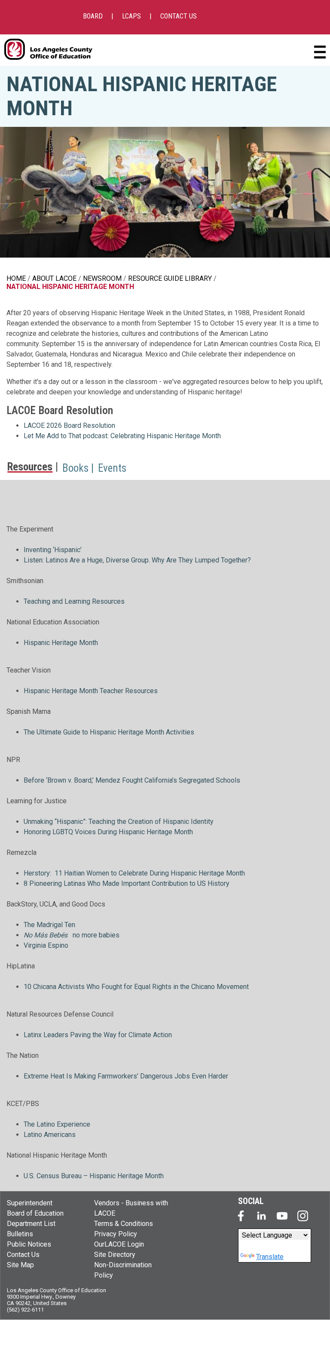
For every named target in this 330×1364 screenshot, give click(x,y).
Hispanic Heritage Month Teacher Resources (91, 691)
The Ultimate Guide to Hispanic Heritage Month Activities (109, 732)
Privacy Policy (115, 1234)
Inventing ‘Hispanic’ (53, 550)
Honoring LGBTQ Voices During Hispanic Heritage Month (108, 832)
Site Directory (114, 1254)
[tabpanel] (165, 835)
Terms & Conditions (123, 1224)
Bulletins (20, 1234)
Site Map (20, 1265)
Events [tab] (112, 468)
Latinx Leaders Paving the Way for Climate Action (98, 1035)
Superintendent (29, 1203)
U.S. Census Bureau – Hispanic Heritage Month (94, 1176)
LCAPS (131, 16)
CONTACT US (178, 16)
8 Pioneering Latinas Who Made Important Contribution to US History (126, 883)
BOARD (93, 16)
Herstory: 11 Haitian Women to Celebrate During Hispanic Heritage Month (134, 873)
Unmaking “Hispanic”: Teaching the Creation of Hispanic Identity (119, 821)
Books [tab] (75, 468)
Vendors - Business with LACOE (131, 1208)
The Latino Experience (57, 1124)
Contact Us (23, 1254)
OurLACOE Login (119, 1244)
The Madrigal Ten (49, 925)
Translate (270, 1257)
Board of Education (35, 1213)
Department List (31, 1224)
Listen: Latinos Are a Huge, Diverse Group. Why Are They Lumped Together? (137, 560)
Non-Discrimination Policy (123, 1270)
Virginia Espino (46, 945)
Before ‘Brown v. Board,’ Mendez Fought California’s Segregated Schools (132, 780)
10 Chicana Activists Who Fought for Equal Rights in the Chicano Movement (136, 987)
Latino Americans (50, 1135)
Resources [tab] (29, 467)
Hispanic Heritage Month (61, 643)
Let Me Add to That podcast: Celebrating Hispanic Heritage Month (122, 436)
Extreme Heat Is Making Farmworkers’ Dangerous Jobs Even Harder (126, 1076)
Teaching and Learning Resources (74, 601)
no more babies (96, 935)
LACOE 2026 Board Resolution (69, 425)
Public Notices (29, 1244)
